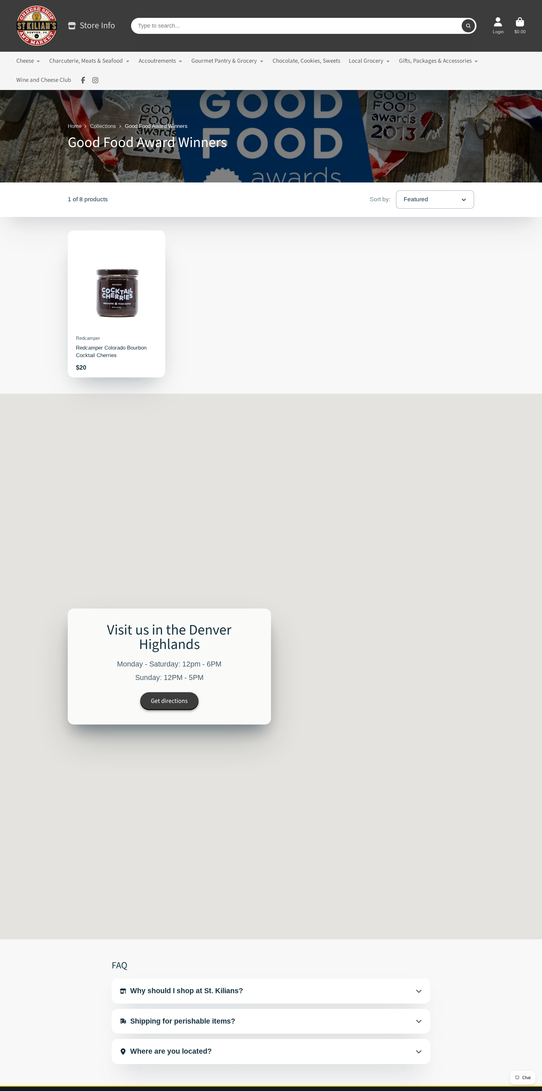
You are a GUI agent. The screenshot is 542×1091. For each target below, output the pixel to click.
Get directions (169, 700)
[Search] (468, 25)
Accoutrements (157, 61)
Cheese (25, 61)
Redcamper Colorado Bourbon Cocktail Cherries (116, 303)
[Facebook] (83, 80)
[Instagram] (95, 80)
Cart (520, 25)
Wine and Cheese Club (43, 80)
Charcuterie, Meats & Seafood (86, 61)
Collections (103, 126)
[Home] (36, 26)
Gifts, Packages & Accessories (435, 61)
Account (498, 25)
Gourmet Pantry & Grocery (224, 61)
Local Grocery (366, 61)
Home (75, 126)
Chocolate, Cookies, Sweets (306, 61)
